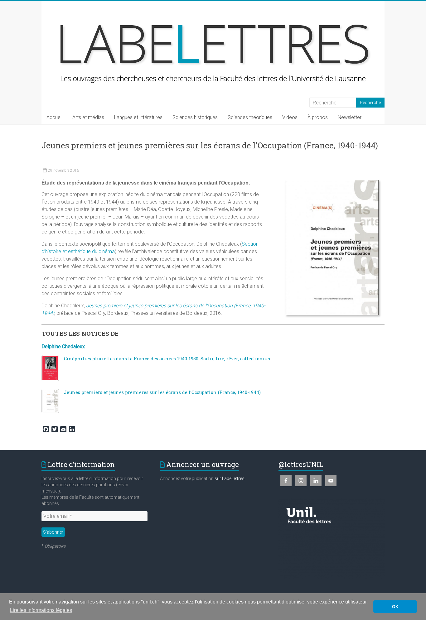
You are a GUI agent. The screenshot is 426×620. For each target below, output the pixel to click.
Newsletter (349, 117)
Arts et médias (88, 117)
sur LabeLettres (229, 478)
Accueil (54, 117)
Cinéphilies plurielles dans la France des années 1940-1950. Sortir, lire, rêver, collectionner (167, 359)
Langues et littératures (138, 117)
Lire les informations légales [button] (41, 610)
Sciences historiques (195, 117)
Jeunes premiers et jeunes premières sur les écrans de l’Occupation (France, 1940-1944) (162, 392)
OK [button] (395, 606)
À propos (317, 117)
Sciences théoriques (250, 117)
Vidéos (290, 117)
